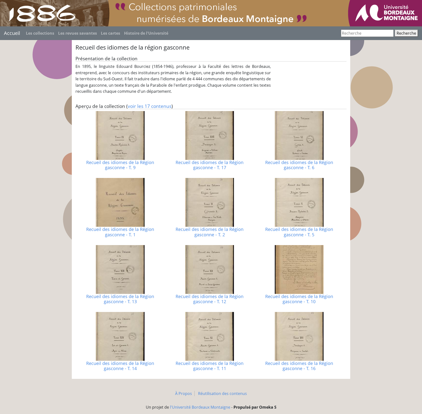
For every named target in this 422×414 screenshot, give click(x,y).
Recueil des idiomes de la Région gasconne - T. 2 (209, 231)
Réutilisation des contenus (222, 393)
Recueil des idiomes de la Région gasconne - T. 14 (120, 365)
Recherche (406, 33)
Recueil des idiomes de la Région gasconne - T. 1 (120, 231)
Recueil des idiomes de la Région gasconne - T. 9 (120, 164)
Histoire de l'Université (146, 33)
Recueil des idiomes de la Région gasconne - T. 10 (299, 298)
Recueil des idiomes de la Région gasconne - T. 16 (299, 365)
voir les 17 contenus (149, 106)
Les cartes (110, 33)
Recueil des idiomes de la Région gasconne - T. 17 (209, 164)
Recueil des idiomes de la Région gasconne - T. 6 (299, 164)
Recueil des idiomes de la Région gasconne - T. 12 (209, 298)
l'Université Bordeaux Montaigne (200, 407)
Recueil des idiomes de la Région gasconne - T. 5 (299, 231)
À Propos (183, 393)
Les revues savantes (77, 33)
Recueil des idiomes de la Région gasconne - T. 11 (209, 365)
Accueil (12, 33)
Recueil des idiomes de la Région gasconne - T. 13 (120, 298)
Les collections (40, 33)
